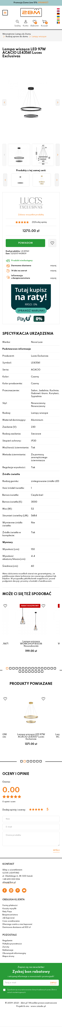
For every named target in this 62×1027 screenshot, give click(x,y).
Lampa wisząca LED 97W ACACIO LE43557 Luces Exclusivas (31, 736)
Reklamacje (7, 950)
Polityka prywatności (12, 944)
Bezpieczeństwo (10, 915)
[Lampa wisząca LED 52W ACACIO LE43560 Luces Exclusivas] (20, 180)
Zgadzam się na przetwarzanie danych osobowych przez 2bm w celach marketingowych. (32, 991)
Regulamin (7, 941)
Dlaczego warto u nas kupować (17, 924)
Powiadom (25, 243)
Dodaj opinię (41, 222)
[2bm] (31, 12)
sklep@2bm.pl (9, 882)
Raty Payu (7, 912)
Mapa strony (8, 956)
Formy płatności (9, 905)
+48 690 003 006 (11, 879)
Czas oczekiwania (11, 921)
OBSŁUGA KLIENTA (13, 900)
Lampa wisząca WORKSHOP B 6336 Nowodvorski (31, 643)
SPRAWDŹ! (43, 3)
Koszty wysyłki (9, 909)
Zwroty (5, 947)
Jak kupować (8, 918)
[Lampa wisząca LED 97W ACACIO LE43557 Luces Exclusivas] (42, 180)
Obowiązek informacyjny (14, 953)
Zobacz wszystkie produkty (31, 215)
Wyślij (56, 850)
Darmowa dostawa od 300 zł (16, 927)
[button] (4, 155)
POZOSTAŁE (9, 935)
